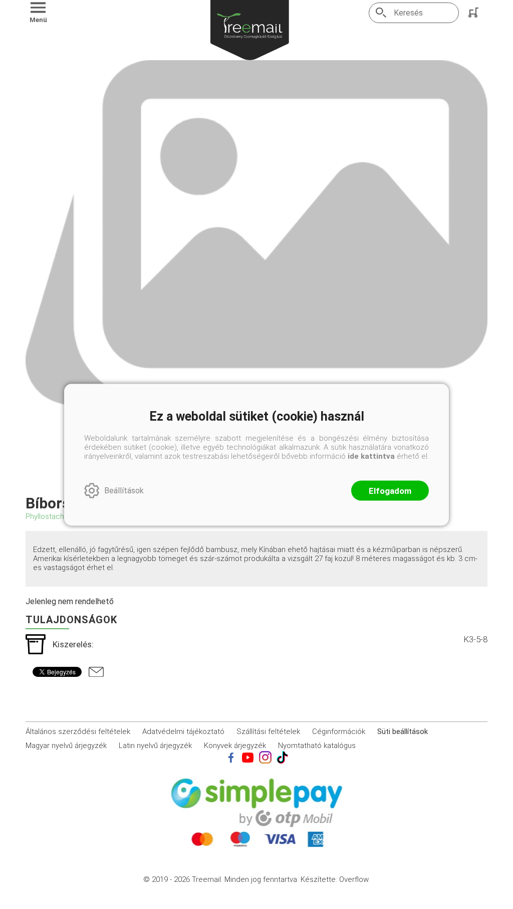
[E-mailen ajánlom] (96, 672)
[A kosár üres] (474, 12)
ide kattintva (371, 455)
